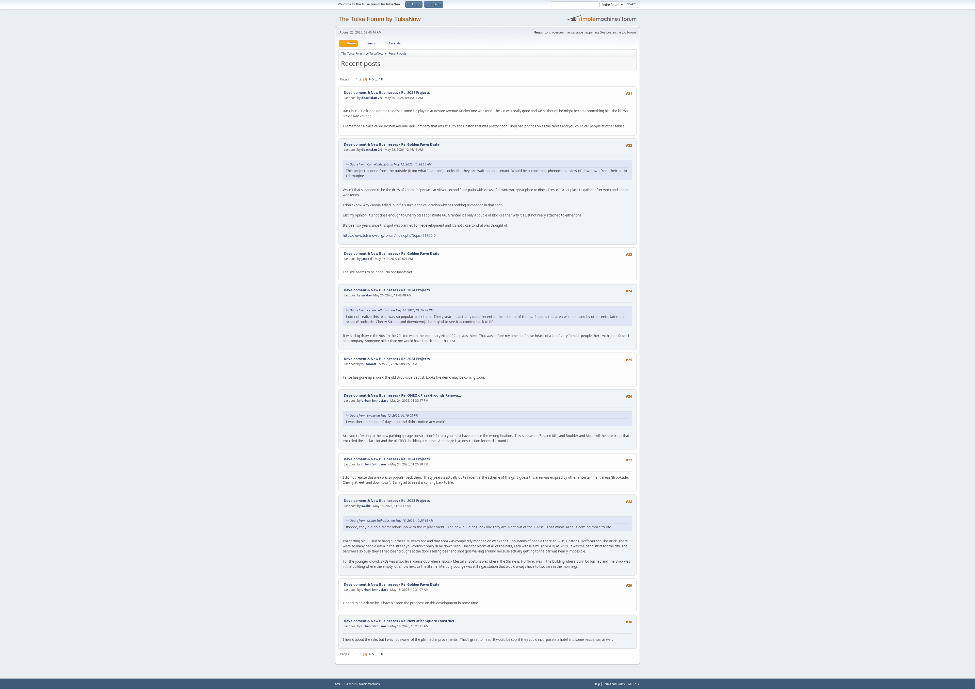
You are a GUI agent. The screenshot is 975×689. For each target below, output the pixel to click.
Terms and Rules (614, 684)
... (377, 79)
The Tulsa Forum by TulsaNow (379, 18)
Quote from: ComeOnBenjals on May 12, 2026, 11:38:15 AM (390, 164)
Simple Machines (369, 683)
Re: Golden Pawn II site (420, 144)
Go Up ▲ (634, 684)
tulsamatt (368, 364)
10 (381, 79)
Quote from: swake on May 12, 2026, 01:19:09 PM (384, 415)
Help (597, 684)
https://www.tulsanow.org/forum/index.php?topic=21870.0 (389, 235)
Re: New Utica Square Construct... (429, 621)
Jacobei (366, 259)
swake (366, 295)
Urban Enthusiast (374, 400)
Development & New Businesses (371, 92)
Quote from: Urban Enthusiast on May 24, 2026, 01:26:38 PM (391, 310)
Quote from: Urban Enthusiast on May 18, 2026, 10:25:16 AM (391, 520)
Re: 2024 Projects (415, 92)
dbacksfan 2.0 (371, 98)
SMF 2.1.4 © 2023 (346, 683)
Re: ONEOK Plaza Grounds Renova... (431, 395)
